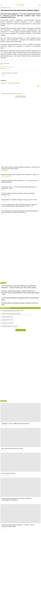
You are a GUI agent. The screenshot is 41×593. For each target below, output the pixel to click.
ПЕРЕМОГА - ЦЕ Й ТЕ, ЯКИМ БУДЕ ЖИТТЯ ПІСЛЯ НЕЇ (15, 423)
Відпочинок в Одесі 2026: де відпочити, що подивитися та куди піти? (20, 174)
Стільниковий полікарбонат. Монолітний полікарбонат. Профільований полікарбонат (17, 499)
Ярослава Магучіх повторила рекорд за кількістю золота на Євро (19, 199)
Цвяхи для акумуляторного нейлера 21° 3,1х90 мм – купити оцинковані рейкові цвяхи (18, 525)
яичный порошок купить (8, 473)
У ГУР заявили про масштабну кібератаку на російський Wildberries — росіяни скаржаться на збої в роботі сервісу (20, 211)
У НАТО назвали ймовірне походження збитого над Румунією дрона (20, 298)
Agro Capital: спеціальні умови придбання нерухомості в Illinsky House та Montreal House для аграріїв (20, 167)
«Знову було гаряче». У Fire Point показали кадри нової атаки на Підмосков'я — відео (18, 187)
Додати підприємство (20, 330)
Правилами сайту (19, 93)
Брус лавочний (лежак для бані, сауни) (12, 448)
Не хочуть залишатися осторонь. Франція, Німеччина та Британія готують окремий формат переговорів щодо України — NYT (19, 205)
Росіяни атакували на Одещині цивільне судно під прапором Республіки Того (18, 194)
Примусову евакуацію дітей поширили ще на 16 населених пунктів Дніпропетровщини (19, 181)
